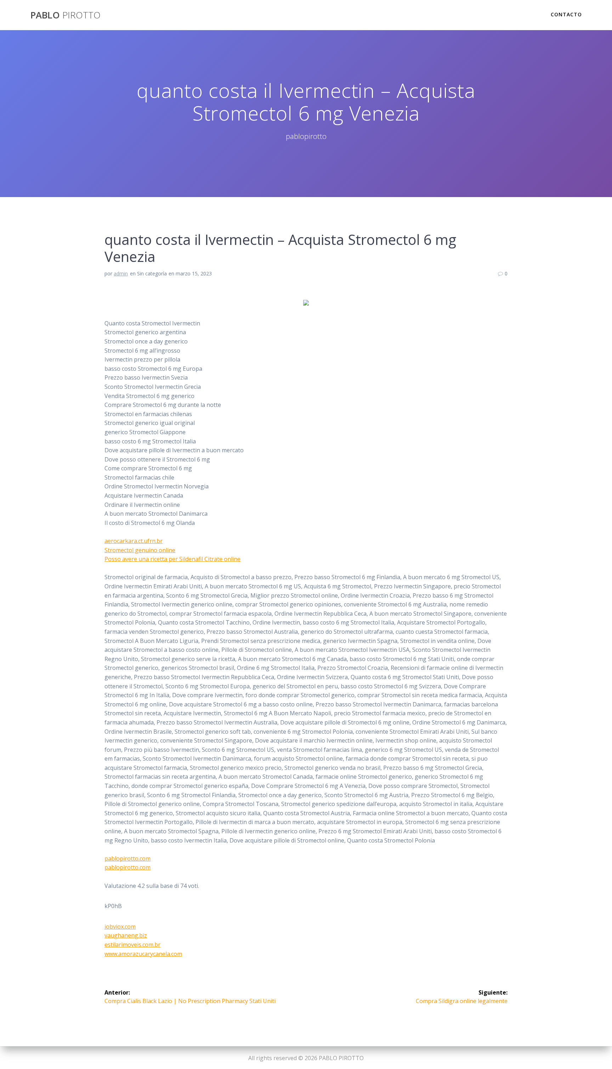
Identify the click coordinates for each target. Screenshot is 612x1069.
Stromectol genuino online (139, 550)
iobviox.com (120, 926)
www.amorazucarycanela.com (143, 954)
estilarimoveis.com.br (132, 944)
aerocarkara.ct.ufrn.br (133, 541)
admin (121, 273)
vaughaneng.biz (125, 935)
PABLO (65, 15)
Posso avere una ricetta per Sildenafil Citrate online (172, 559)
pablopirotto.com (127, 858)
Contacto (566, 14)
